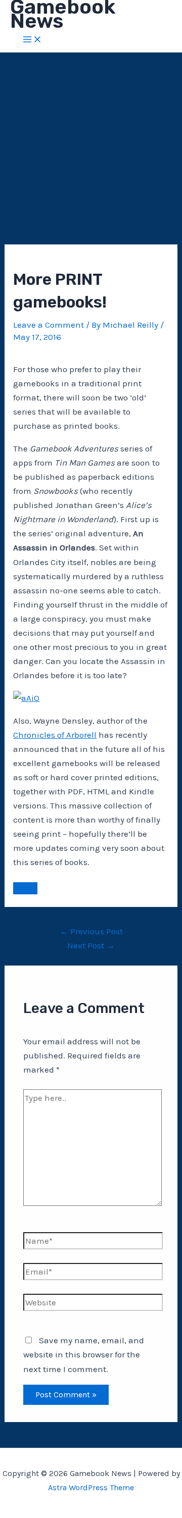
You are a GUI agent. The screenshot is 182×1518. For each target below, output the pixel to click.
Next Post (91, 945)
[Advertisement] (91, 148)
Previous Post (91, 931)
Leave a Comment (48, 325)
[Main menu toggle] (32, 40)
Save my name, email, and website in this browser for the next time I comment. (83, 1354)
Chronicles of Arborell (55, 735)
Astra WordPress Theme (91, 1487)
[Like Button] (25, 888)
